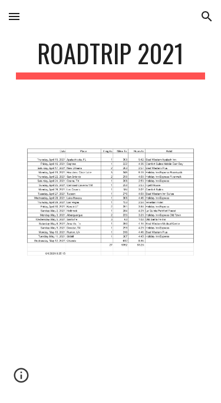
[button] (14, 16)
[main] (110, 58)
